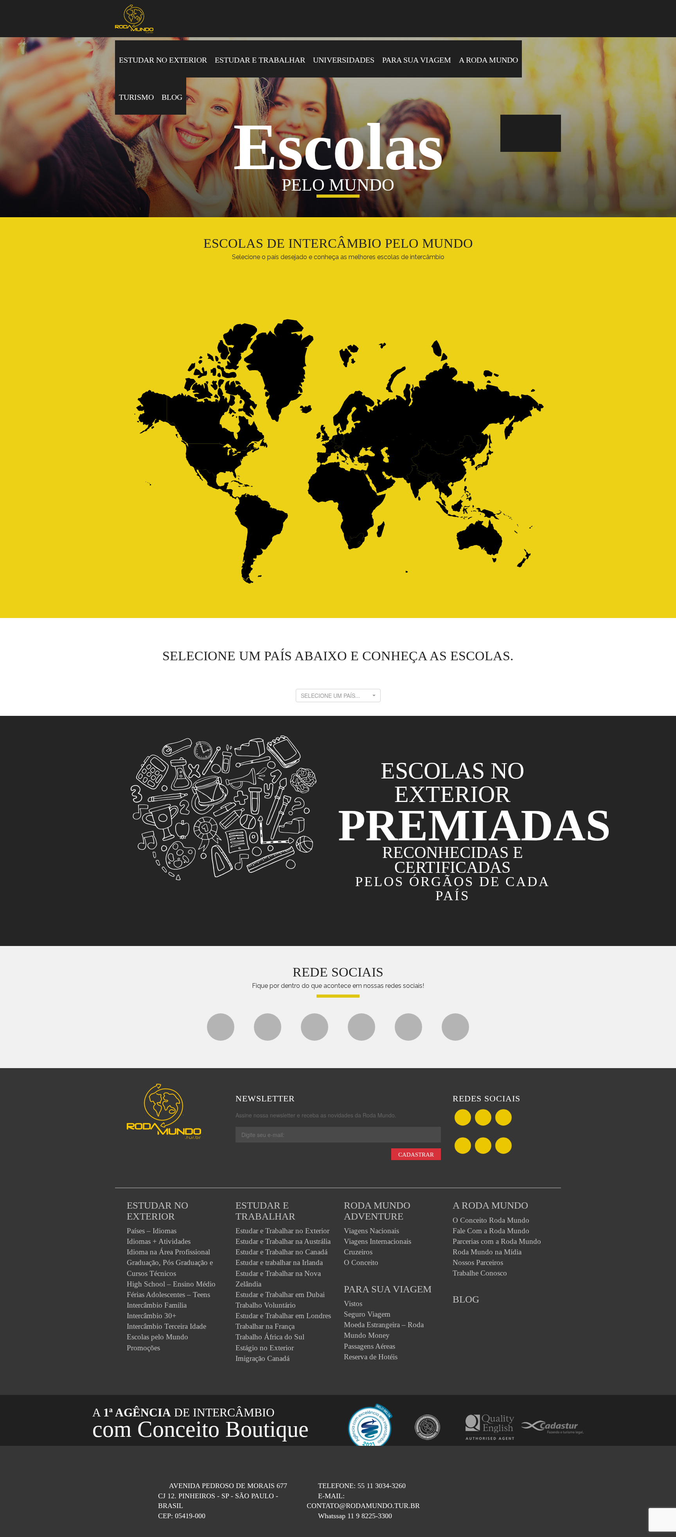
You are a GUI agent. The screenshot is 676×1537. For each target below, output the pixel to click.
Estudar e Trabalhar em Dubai (280, 1294)
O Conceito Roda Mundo (491, 1220)
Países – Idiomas (151, 1231)
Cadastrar (416, 1154)
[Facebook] (220, 1030)
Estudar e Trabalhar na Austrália (283, 1241)
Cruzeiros (358, 1252)
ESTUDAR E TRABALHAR (260, 60)
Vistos (353, 1303)
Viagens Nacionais (371, 1231)
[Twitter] (267, 1030)
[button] (338, 695)
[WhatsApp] (503, 1118)
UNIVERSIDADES (343, 60)
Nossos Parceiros (478, 1262)
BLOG (172, 97)
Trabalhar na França (265, 1326)
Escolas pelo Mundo (157, 1337)
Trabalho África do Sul (270, 1337)
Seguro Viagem (367, 1314)
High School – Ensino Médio (171, 1284)
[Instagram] (408, 1030)
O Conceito (361, 1262)
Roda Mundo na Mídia (487, 1252)
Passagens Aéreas (369, 1346)
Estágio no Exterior (265, 1348)
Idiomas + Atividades (159, 1241)
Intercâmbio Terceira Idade (166, 1326)
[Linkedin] (455, 1030)
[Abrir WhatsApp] (656, 1517)
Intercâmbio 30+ (151, 1316)
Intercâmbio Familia (157, 1305)
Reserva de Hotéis (370, 1357)
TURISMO (136, 97)
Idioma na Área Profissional (168, 1252)
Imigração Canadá (262, 1358)
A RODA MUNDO (488, 60)
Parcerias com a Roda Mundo (497, 1241)
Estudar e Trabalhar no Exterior (282, 1231)
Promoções (143, 1348)
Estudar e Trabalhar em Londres (283, 1316)
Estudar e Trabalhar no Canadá (281, 1252)
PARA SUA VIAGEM (416, 60)
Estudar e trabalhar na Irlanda (279, 1262)
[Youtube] (361, 1030)
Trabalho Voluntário (266, 1305)
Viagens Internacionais (377, 1241)
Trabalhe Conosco (480, 1273)
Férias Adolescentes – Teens (168, 1294)
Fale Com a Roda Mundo (491, 1231)
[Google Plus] (314, 1030)
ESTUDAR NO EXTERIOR (163, 60)
